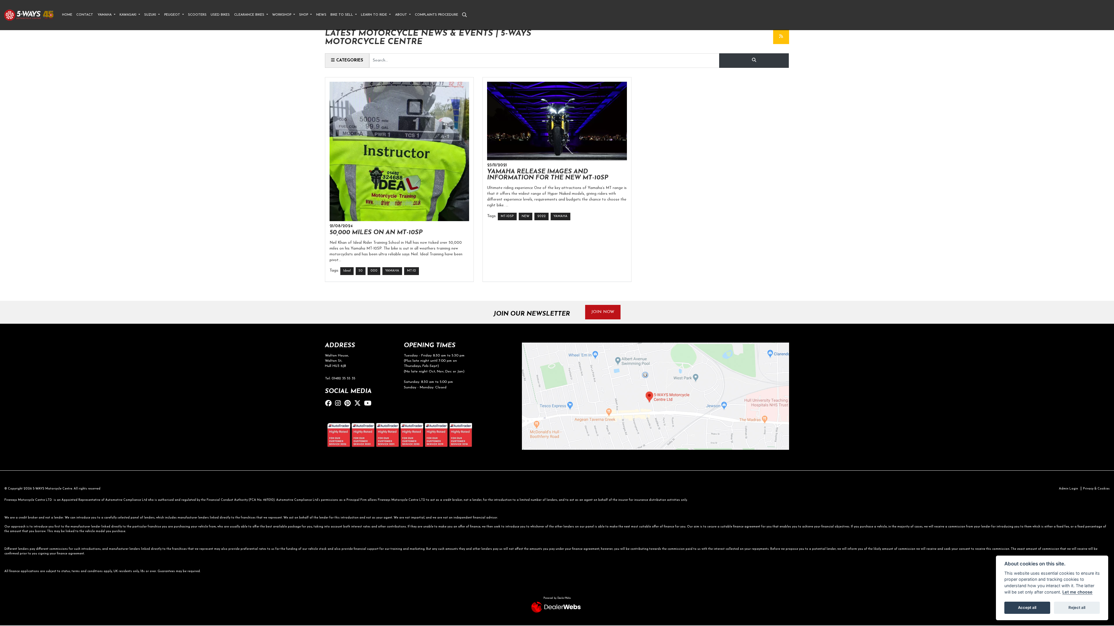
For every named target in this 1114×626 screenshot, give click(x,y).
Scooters (197, 15)
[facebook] (330, 404)
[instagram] (339, 404)
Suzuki (150, 15)
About (401, 15)
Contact (84, 15)
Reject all (1076, 607)
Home (67, 15)
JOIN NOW (602, 312)
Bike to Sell (342, 15)
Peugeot (172, 15)
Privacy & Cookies (1096, 488)
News (321, 15)
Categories (349, 60)
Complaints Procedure (436, 15)
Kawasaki (129, 15)
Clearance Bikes (249, 15)
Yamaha (105, 15)
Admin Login (1068, 488)
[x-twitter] (359, 404)
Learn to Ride (374, 15)
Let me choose (1077, 591)
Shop (304, 15)
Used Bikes (220, 15)
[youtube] (369, 404)
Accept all (1027, 607)
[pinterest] (349, 404)
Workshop (282, 15)
